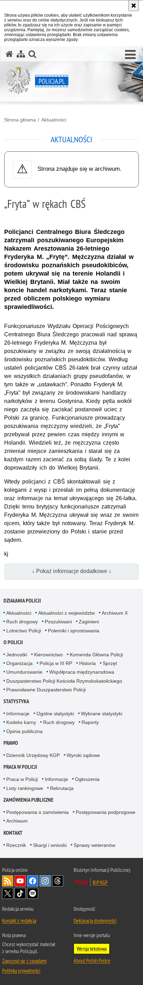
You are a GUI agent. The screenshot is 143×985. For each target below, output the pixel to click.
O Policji (13, 642)
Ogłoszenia (87, 779)
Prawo (10, 743)
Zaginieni (89, 621)
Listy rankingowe (24, 788)
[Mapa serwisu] (21, 54)
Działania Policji (22, 600)
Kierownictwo (48, 654)
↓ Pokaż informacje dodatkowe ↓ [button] (71, 571)
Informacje (18, 713)
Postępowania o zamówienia (37, 812)
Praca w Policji (20, 767)
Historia (87, 663)
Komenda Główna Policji (96, 654)
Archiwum (17, 821)
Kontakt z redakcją (19, 920)
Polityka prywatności (21, 970)
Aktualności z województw (66, 613)
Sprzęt (110, 663)
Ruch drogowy (22, 621)
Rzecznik (16, 845)
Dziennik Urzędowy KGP (33, 755)
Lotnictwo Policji (23, 630)
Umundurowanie (24, 672)
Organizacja (19, 663)
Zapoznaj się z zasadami (24, 960)
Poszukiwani (58, 621)
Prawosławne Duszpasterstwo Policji (46, 689)
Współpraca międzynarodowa (81, 672)
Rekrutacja (62, 788)
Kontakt (13, 832)
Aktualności (53, 120)
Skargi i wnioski (50, 845)
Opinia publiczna (24, 731)
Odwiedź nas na (20, 880)
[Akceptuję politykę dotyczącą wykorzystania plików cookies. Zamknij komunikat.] (133, 5)
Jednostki (16, 654)
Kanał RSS (7, 880)
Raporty (90, 722)
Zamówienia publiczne (28, 799)
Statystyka (16, 701)
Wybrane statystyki (101, 713)
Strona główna (20, 120)
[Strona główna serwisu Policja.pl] (9, 54)
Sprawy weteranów (94, 845)
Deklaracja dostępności (95, 920)
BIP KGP (100, 882)
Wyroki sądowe (83, 755)
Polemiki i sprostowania (73, 630)
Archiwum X (115, 613)
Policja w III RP (56, 663)
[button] (130, 55)
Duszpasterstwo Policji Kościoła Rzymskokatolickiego (64, 681)
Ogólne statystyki (55, 713)
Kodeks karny (21, 722)
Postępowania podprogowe (105, 812)
